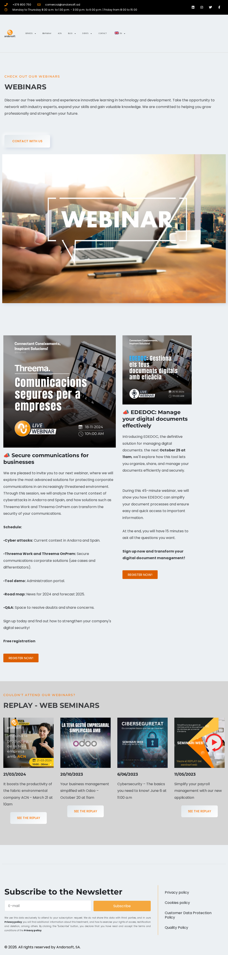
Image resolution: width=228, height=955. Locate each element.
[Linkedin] (193, 7)
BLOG (70, 33)
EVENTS (85, 33)
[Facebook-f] (219, 7)
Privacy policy (13, 922)
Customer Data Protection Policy (188, 915)
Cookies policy (177, 902)
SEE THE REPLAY (28, 818)
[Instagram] (201, 7)
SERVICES (29, 33)
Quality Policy (176, 927)
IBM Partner (47, 33)
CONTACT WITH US (27, 141)
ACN (59, 33)
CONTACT (102, 33)
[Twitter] (210, 7)
